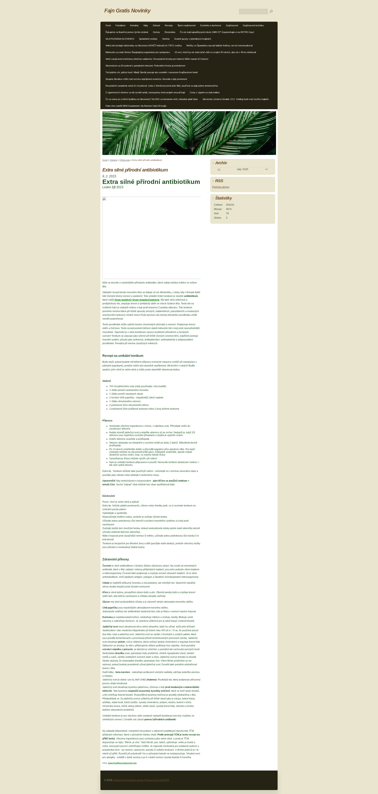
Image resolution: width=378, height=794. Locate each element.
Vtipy (145, 25)
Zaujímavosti (232, 25)
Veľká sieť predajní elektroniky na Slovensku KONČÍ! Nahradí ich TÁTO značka (144, 45)
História (166, 39)
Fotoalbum (120, 25)
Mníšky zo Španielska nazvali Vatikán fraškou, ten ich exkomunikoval (219, 45)
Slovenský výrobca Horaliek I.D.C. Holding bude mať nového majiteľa (236, 99)
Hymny (156, 32)
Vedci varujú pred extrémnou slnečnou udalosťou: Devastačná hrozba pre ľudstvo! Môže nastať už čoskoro (157, 59)
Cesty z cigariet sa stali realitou (205, 92)
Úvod (108, 25)
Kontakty (134, 25)
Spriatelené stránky (148, 39)
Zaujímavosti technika (253, 25)
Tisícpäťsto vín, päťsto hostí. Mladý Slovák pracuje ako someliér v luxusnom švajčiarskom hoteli (151, 72)
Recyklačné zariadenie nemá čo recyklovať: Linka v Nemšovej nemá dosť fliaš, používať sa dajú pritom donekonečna (162, 86)
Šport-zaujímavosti (186, 25)
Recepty (169, 25)
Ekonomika (170, 32)
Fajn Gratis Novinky (127, 10)
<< (219, 169)
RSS (166, 780)
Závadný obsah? (136, 780)
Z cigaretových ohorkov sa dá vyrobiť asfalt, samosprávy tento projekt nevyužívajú (145, 92)
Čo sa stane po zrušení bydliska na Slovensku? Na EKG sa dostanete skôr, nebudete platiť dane (152, 99)
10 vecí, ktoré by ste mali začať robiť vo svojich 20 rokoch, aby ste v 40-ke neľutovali (215, 52)
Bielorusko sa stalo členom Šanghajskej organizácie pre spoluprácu (138, 52)
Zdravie (156, 25)
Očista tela (125, 160)
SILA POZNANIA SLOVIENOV (120, 39)
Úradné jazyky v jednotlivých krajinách (192, 39)
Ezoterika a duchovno (210, 25)
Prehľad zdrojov (220, 187)
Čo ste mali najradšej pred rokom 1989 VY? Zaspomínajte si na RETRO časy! (217, 32)
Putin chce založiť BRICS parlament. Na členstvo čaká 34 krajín (136, 106)
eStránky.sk (119, 780)
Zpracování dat (154, 780)
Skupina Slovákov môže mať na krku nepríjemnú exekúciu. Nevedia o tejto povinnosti (146, 79)
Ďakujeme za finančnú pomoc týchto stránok (127, 32)
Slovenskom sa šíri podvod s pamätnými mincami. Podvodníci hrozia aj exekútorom (145, 65)
